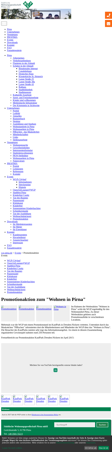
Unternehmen (13, 32)
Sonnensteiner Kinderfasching (27, 208)
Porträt (16, 110)
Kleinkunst (18, 203)
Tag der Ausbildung (22, 213)
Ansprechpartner (20, 240)
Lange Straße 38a (27, 81)
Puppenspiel (18, 200)
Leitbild (16, 113)
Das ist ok (103, 448)
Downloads (12, 42)
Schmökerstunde (20, 211)
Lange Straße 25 (26, 79)
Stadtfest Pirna (19, 192)
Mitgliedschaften (20, 134)
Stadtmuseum (25, 92)
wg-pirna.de (6, 253)
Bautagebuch (19, 118)
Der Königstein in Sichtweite (26, 105)
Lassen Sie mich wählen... (13, 448)
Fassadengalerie (14, 50)
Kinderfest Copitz (21, 195)
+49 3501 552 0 (15, 434)
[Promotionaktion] (9, 309)
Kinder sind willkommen (24, 100)
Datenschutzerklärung (65, 443)
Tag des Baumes (20, 198)
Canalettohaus (25, 71)
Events (10, 40)
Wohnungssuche (20, 145)
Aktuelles (17, 116)
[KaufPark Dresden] (6, 400)
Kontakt (10, 45)
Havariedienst (19, 237)
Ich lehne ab (90, 448)
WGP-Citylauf (19, 179)
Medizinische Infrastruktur (25, 103)
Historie (22, 187)
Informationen (25, 182)
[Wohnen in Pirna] (62, 309)
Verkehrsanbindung (22, 60)
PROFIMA (12, 37)
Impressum (18, 242)
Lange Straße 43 (26, 84)
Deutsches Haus (26, 74)
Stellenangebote (20, 140)
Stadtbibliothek (26, 89)
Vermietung (12, 34)
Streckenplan (25, 184)
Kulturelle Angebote (22, 95)
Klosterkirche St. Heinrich (31, 76)
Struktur (16, 121)
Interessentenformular (23, 150)
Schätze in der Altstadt (23, 66)
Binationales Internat (28, 68)
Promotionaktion (20, 219)
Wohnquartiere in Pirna (23, 129)
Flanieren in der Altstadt (24, 63)
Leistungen (18, 169)
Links (15, 137)
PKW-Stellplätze (20, 155)
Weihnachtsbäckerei (22, 216)
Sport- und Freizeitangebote (25, 97)
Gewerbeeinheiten (21, 147)
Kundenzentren (20, 234)
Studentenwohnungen (23, 153)
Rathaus (22, 87)
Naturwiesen (18, 161)
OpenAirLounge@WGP (24, 190)
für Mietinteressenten (22, 224)
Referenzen (18, 171)
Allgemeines (18, 58)
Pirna (9, 29)
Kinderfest (17, 205)
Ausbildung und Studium (24, 124)
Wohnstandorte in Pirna (23, 126)
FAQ (9, 47)
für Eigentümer (20, 229)
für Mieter (17, 227)
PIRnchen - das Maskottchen (26, 132)
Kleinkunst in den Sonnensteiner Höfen (45, 415)
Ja (55, 370)
